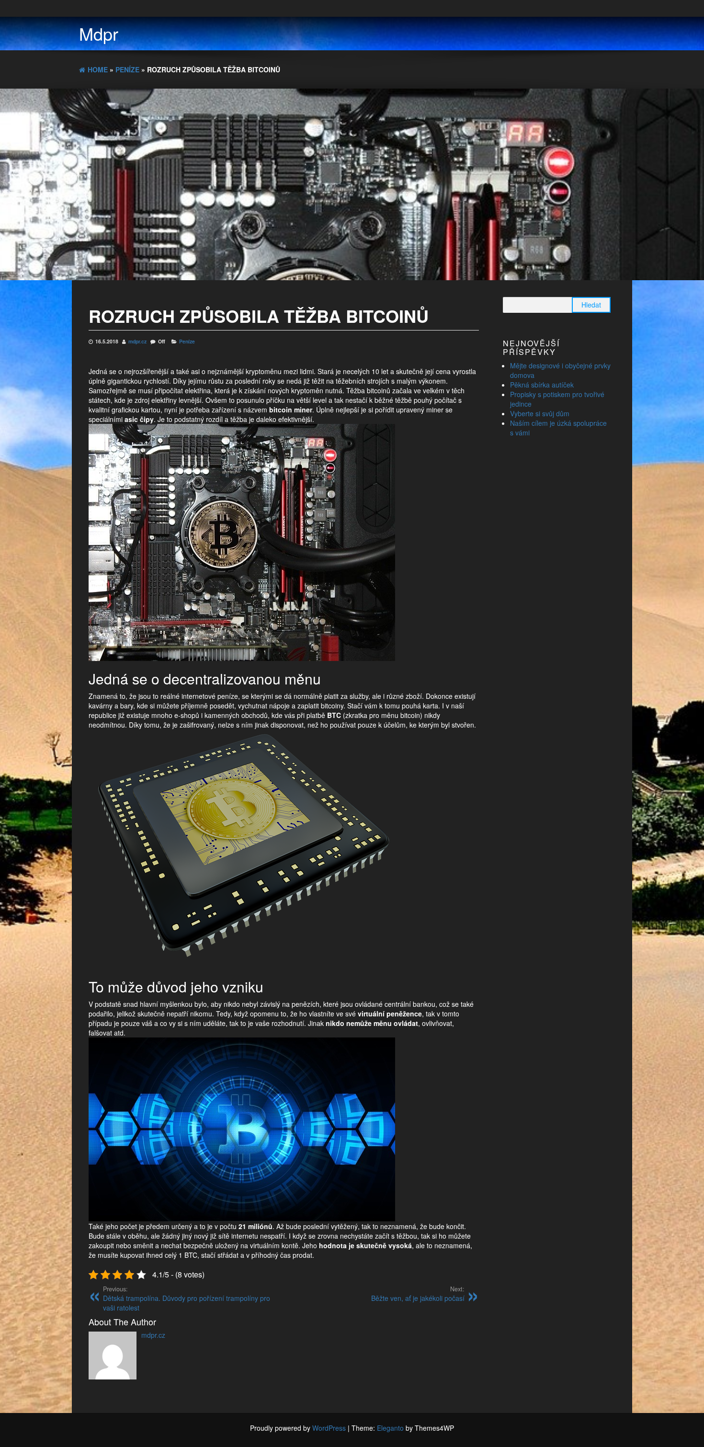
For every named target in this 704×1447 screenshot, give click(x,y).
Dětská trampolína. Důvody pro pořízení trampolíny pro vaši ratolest (186, 1298)
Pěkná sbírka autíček (542, 384)
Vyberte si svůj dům (539, 413)
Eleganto (390, 1428)
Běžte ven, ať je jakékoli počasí (418, 1294)
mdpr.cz (138, 341)
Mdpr (98, 33)
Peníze (187, 341)
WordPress (329, 1428)
